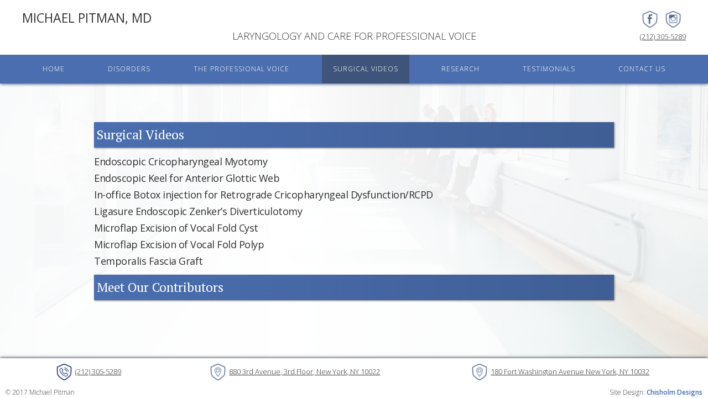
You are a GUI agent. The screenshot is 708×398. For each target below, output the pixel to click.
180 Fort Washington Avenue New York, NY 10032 (570, 371)
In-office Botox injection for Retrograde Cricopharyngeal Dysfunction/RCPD (263, 194)
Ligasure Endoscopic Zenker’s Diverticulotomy (198, 211)
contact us (641, 69)
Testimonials (549, 69)
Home (54, 69)
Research (460, 69)
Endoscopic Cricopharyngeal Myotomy (180, 161)
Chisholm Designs (674, 392)
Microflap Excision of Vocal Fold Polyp (179, 244)
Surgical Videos (365, 69)
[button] (129, 69)
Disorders (129, 69)
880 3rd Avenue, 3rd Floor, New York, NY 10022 (304, 371)
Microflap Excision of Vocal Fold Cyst (176, 227)
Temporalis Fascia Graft (148, 261)
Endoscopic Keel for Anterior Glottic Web (186, 178)
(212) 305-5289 (663, 36)
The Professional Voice (241, 69)
